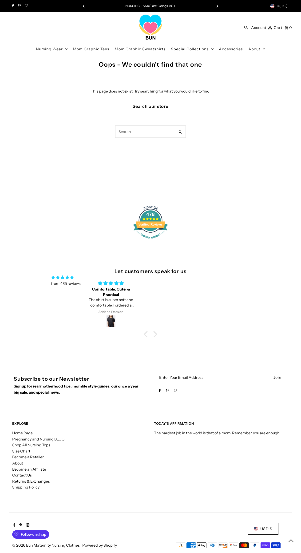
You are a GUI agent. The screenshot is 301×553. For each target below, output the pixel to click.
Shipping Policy (26, 487)
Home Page (22, 433)
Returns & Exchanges (31, 481)
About (17, 463)
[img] (62, 277)
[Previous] (83, 6)
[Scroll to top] (291, 540)
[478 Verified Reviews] (150, 240)
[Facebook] (12, 6)
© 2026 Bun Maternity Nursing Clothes (46, 545)
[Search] (246, 27)
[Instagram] (26, 6)
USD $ (282, 6)
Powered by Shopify (99, 545)
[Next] (217, 6)
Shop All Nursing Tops (31, 445)
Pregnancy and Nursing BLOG (38, 439)
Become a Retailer (28, 457)
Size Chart (21, 451)
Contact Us (22, 475)
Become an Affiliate (29, 469)
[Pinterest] (19, 6)
